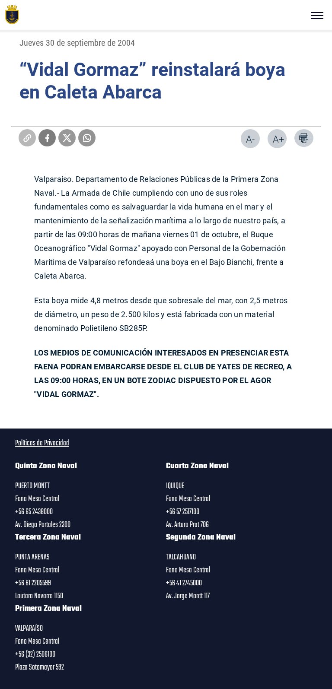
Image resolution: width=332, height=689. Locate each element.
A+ (278, 139)
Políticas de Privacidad (42, 443)
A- (250, 139)
